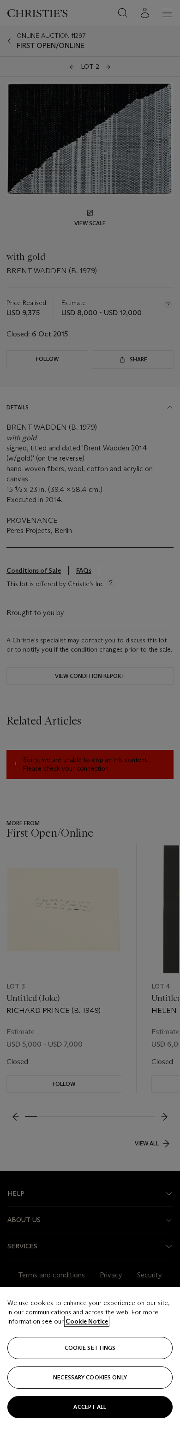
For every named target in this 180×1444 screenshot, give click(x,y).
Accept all (89, 1406)
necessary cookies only (90, 1377)
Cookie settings (90, 1347)
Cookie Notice (87, 1321)
